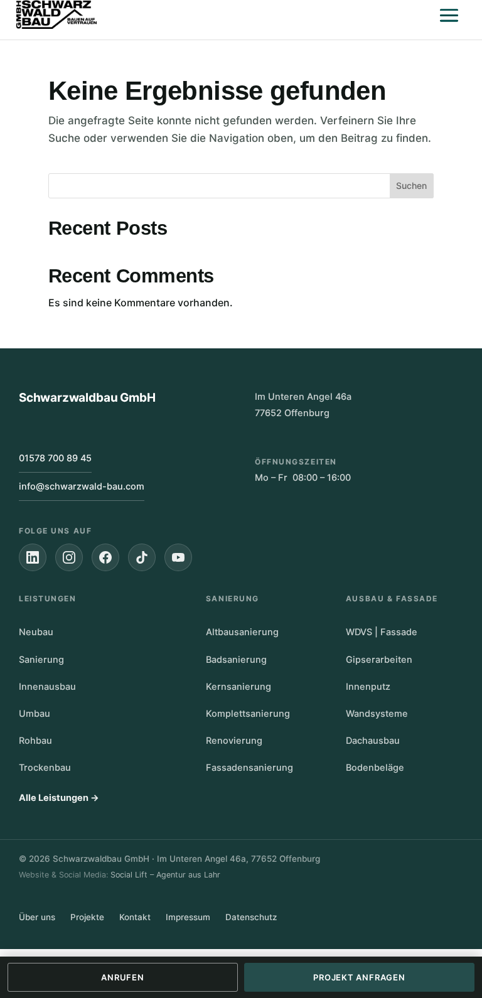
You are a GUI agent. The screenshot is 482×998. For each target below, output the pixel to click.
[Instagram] (69, 557)
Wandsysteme (377, 713)
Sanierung (41, 659)
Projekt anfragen (359, 977)
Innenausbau (47, 686)
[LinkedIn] (32, 557)
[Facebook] (105, 557)
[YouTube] (178, 557)
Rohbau (35, 740)
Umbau (34, 713)
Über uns (37, 917)
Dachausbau (373, 740)
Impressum (188, 917)
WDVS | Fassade (381, 632)
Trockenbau (45, 767)
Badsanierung (236, 659)
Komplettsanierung (248, 713)
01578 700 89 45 (55, 458)
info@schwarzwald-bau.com (81, 486)
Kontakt (135, 917)
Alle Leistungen (59, 797)
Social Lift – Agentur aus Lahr (165, 874)
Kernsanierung (238, 686)
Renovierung (234, 740)
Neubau (36, 632)
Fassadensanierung (249, 767)
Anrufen (122, 977)
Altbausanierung (242, 632)
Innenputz (368, 686)
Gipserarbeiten (379, 659)
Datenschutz (251, 917)
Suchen (411, 185)
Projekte (87, 917)
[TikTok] (142, 557)
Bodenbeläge (375, 767)
